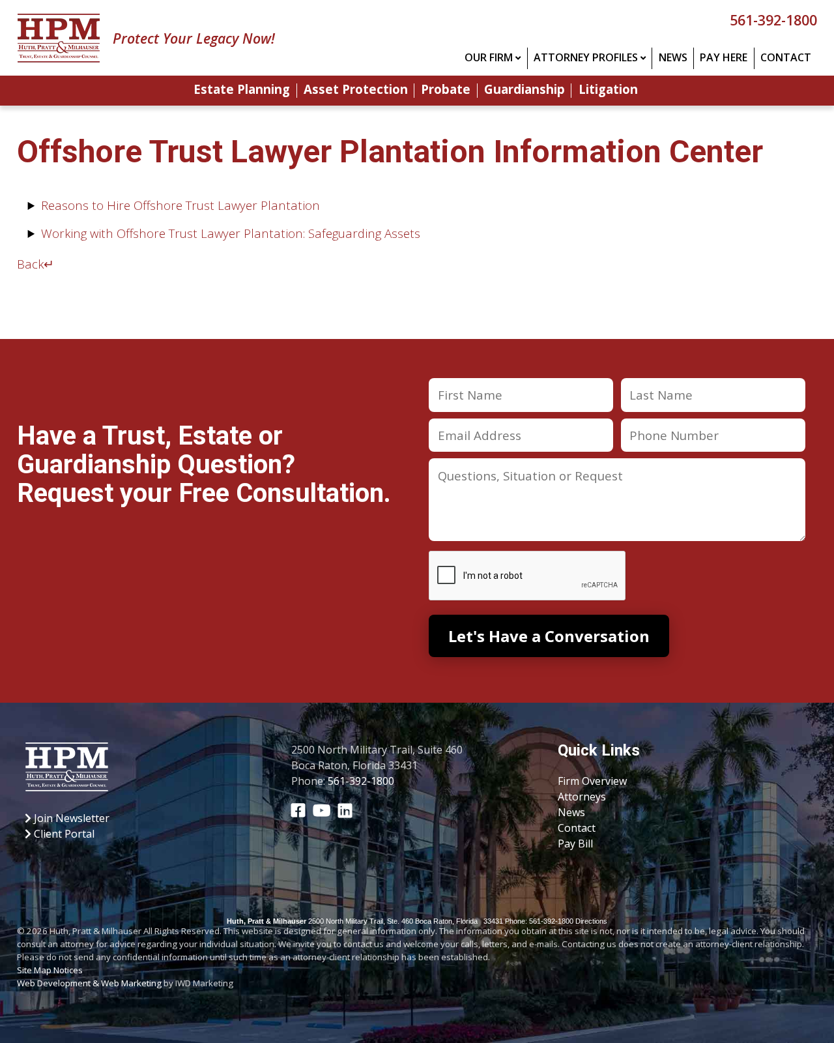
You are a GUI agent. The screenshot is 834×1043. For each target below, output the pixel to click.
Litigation (608, 90)
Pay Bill (575, 843)
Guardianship (524, 90)
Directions (591, 921)
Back (35, 264)
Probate (445, 90)
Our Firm (489, 57)
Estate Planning (242, 90)
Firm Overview (592, 781)
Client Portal (62, 834)
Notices (68, 970)
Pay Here (723, 57)
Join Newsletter (70, 818)
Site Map (34, 970)
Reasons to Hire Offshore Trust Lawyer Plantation (180, 205)
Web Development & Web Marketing (89, 983)
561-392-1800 (773, 19)
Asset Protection (356, 90)
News (673, 57)
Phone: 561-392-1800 (539, 921)
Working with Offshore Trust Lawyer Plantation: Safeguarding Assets (230, 233)
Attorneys (582, 796)
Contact (785, 57)
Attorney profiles (586, 57)
